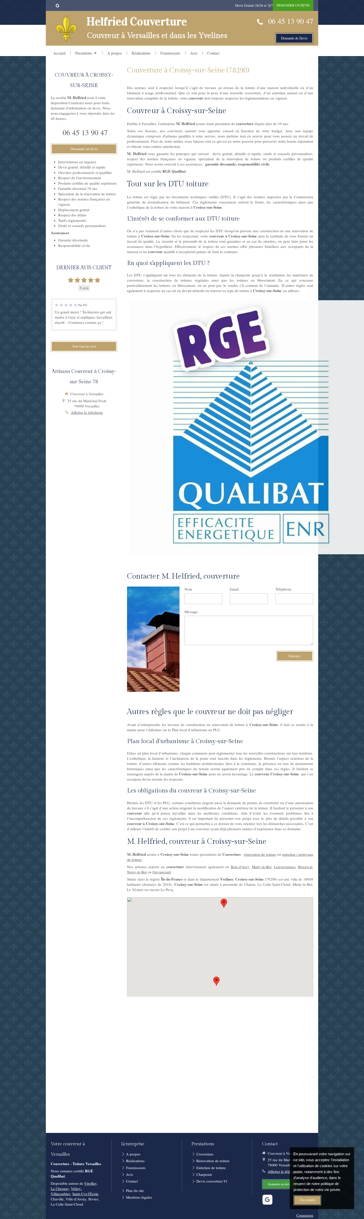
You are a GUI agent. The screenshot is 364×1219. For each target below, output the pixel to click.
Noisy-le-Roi (137, 871)
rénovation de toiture (260, 854)
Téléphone (283, 589)
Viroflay (90, 1183)
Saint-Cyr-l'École (85, 1193)
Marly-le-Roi (261, 866)
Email (234, 589)
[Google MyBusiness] (57, 6)
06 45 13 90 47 (290, 21)
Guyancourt (162, 871)
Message (191, 611)
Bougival (305, 866)
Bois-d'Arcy (240, 866)
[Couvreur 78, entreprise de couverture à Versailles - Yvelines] (66, 29)
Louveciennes (284, 866)
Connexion (304, 1215)
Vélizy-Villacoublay (66, 1191)
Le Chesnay (60, 1188)
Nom (188, 589)
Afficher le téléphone (87, 412)
